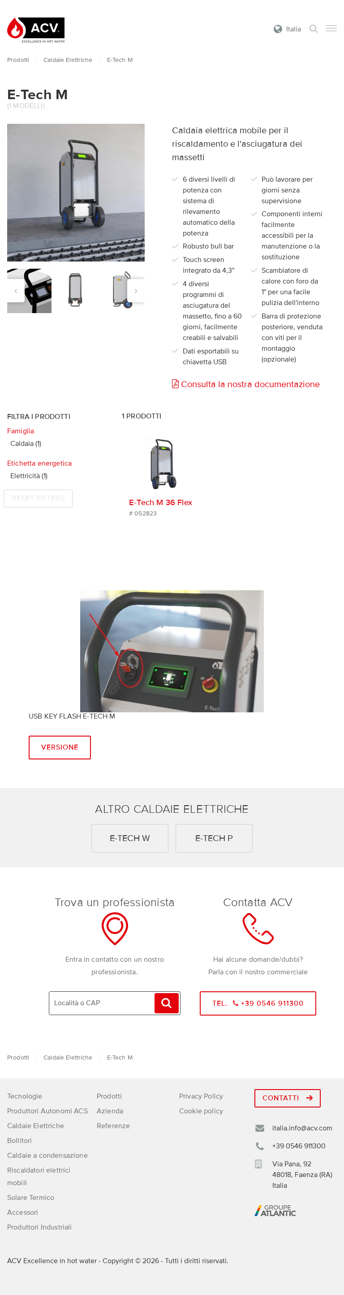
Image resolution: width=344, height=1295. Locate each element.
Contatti (281, 1098)
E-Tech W (130, 838)
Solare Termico (30, 1197)
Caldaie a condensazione (47, 1155)
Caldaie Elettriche (68, 60)
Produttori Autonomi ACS (47, 1111)
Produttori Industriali (39, 1227)
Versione (59, 747)
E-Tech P (214, 838)
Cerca (313, 29)
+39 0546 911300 (299, 1146)
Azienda (110, 1111)
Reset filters (38, 498)
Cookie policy (201, 1111)
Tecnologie (25, 1096)
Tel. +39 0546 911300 (258, 1003)
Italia (293, 29)
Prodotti (18, 60)
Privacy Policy (201, 1096)
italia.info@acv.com (302, 1128)
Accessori (22, 1212)
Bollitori (19, 1140)
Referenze (113, 1125)
